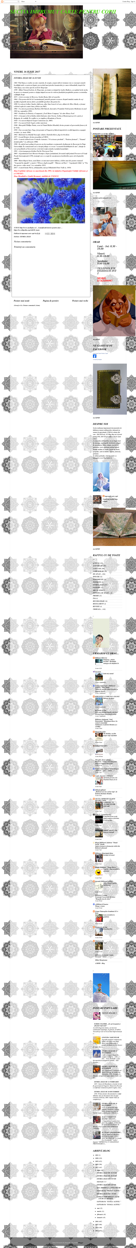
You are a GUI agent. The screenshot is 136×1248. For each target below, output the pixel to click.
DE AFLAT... (97, 574)
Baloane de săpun (108, 698)
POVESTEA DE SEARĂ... (101, 593)
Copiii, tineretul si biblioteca (104, 776)
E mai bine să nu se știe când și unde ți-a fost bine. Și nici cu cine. (111, 818)
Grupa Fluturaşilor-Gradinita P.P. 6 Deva (106, 912)
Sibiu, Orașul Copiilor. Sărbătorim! (110, 884)
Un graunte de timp (101, 927)
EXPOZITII (97, 582)
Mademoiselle (99, 941)
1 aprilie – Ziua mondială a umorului (111, 870)
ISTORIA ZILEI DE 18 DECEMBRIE (109, 1104)
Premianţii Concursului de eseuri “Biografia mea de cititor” (105, 898)
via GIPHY (96, 122)
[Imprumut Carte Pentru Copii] (94, 357)
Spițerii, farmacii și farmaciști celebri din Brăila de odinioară (107, 847)
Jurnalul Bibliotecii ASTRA (104, 881)
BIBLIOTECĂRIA (101, 746)
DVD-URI (96, 576)
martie (99, 1211)
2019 (97, 1161)
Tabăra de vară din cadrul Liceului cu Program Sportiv (106, 690)
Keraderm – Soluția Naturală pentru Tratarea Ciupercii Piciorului (106, 763)
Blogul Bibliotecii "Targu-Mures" (106, 867)
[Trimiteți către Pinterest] (54, 234)
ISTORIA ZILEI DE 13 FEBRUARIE (106, 1082)
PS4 (94, 598)
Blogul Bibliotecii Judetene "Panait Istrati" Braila (106, 843)
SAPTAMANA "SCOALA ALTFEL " (109, 1191)
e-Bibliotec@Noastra (101, 904)
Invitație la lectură (109, 855)
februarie (100, 1214)
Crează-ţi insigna (97, 359)
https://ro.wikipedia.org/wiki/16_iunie (27, 230)
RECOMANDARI (98, 601)
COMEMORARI (98, 571)
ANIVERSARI (98, 566)
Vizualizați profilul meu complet (110, 500)
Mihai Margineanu (101, 960)
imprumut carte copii (111, 496)
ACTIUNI (96, 563)
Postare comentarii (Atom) (31, 305)
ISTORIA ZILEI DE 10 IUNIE (107, 1176)
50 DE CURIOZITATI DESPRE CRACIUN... (109, 1118)
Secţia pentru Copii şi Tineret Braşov (107, 769)
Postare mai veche (80, 300)
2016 (97, 1221)
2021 (97, 1155)
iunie (99, 1170)
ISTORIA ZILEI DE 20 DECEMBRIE (106, 1092)
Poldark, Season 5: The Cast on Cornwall (110, 831)
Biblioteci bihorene (101, 658)
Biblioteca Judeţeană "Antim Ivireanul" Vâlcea (104, 956)
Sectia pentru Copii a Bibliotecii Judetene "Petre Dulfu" (105, 687)
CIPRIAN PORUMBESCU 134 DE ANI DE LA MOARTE (108, 1198)
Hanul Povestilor (100, 732)
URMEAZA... (97, 609)
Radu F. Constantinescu (103, 814)
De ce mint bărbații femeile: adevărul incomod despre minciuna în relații (106, 713)
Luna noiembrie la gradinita (109, 916)
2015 (97, 1224)
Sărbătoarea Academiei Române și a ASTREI (106, 726)
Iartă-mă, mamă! (108, 674)
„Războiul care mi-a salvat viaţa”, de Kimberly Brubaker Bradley (106, 793)
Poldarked (98, 828)
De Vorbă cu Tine (100, 710)
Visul (105, 943)
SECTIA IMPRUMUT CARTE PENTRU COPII (63, 11)
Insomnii (98, 672)
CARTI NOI (97, 568)
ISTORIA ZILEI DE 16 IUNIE (107, 1173)
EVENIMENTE (98, 579)
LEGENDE (96, 587)
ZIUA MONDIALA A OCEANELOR (108, 1188)
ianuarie (100, 1217)
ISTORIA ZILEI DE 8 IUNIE (106, 1185)
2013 (97, 1231)
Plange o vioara (100, 906)
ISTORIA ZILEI (25, 236)
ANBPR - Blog (100, 963)
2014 (97, 1227)
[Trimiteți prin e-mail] (46, 234)
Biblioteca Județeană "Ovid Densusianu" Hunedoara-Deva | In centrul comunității (106, 721)
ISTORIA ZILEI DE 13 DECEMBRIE (109, 1052)
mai (98, 1208)
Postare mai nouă (21, 300)
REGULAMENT (98, 604)
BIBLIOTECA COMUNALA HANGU (107, 696)
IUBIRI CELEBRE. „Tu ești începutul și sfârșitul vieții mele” (107, 1025)
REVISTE (96, 606)
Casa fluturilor (107, 929)
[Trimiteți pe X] (50, 234)
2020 (97, 1158)
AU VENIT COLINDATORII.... (112, 1132)
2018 (97, 1164)
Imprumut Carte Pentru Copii (100, 353)
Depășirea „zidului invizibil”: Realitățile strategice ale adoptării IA (111, 661)
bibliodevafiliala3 (100, 790)
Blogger (80, 1243)
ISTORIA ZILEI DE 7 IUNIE (106, 1194)
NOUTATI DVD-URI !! (109, 1013)
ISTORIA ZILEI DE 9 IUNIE (106, 1179)
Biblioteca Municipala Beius (104, 853)
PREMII (96, 596)
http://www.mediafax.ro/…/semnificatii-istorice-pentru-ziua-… (41, 227)
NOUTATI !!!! (101, 1182)
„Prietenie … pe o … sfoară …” (104, 771)
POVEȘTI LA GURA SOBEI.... (104, 134)
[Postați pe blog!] (48, 234)
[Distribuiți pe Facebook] (52, 234)
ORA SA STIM (98, 590)
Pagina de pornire (51, 300)
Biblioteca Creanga (101, 895)
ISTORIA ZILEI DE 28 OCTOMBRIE (109, 1067)
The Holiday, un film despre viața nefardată (110, 734)
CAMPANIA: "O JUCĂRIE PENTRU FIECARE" (109, 804)
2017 (97, 1167)
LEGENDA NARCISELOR (110, 1037)
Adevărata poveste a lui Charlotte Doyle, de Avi (110, 779)
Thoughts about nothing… (103, 760)
